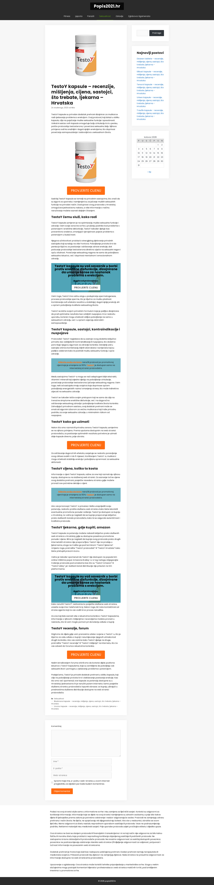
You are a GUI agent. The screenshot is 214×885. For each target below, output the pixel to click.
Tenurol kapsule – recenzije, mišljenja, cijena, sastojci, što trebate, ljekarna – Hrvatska (150, 89)
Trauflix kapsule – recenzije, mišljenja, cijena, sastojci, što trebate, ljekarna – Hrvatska (150, 115)
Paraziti (90, 16)
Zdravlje (119, 16)
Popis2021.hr (107, 6)
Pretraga (156, 33)
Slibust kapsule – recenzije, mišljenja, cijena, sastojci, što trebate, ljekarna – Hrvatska (150, 76)
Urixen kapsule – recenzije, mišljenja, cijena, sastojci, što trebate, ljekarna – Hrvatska (150, 102)
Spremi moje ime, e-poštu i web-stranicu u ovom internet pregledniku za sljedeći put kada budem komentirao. (82, 782)
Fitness (67, 16)
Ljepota (78, 16)
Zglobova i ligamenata (139, 16)
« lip (149, 171)
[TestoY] (86, 161)
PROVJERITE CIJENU (86, 190)
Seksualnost (105, 16)
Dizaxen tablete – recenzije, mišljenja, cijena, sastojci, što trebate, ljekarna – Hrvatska (150, 63)
